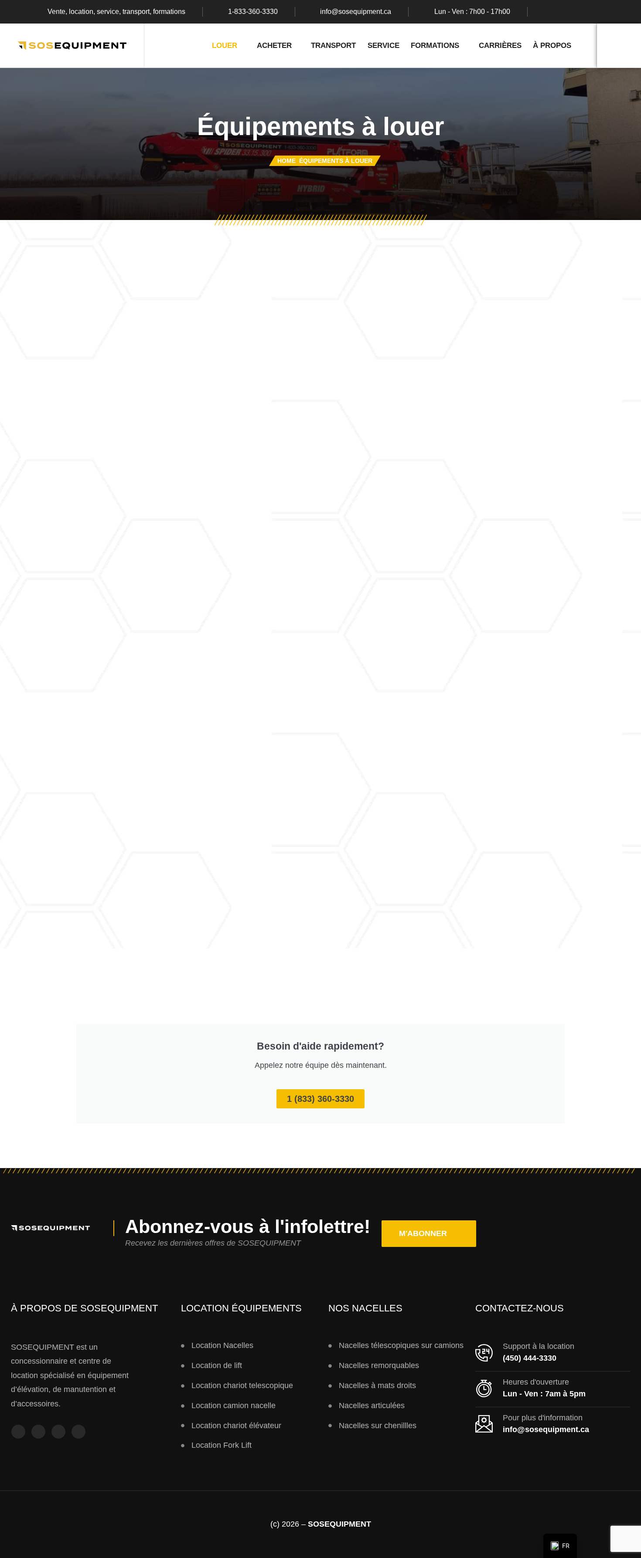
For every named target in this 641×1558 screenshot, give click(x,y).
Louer (224, 45)
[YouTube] (58, 1432)
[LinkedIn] (599, 11)
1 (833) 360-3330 (320, 1099)
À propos (552, 45)
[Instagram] (565, 11)
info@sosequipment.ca (355, 11)
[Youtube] (582, 11)
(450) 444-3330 (529, 1358)
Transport (333, 45)
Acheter (274, 45)
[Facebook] (548, 11)
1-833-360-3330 (253, 11)
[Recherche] (619, 46)
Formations (435, 45)
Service (383, 45)
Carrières (500, 45)
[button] (429, 1233)
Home (286, 160)
